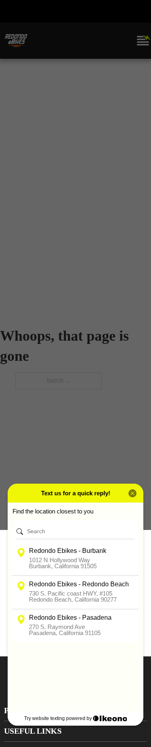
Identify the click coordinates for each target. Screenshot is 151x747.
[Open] (143, 41)
